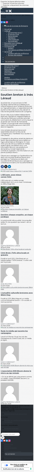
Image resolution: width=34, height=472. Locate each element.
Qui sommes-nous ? (15, 32)
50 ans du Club (13, 34)
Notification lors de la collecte (13, 469)
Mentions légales (10, 448)
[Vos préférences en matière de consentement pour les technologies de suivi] (31, 469)
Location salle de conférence (18, 53)
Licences (7, 446)
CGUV (6, 449)
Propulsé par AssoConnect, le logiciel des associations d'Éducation (17, 459)
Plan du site (8, 444)
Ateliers (10, 48)
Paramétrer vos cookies (12, 451)
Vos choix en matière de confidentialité (18, 465)
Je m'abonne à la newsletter (11, 432)
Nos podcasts (12, 41)
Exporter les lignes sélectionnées (13, 1)
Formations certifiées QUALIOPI (19, 50)
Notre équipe (13, 36)
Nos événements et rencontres (15, 414)
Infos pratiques (13, 39)
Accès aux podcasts (11, 428)
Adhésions (11, 38)
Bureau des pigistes (15, 55)
